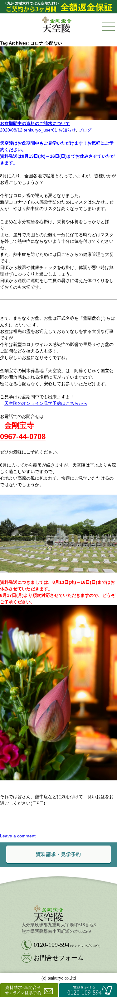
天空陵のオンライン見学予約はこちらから (45, 403)
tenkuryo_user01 (40, 129)
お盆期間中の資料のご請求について (35, 123)
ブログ (84, 129)
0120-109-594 (67, 944)
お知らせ (67, 129)
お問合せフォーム (59, 957)
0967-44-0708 (23, 436)
